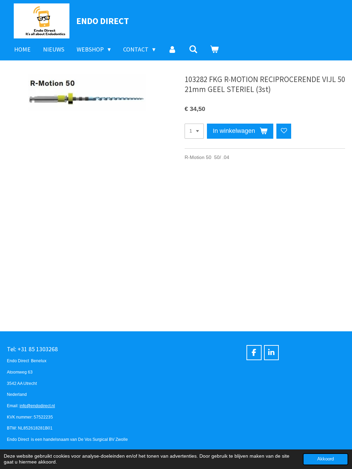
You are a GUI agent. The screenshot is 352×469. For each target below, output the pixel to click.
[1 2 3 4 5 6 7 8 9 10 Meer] (194, 131)
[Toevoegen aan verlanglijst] (284, 131)
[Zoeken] (193, 49)
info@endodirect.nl (37, 405)
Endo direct (102, 20)
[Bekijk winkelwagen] (214, 49)
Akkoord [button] (325, 459)
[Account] (172, 49)
